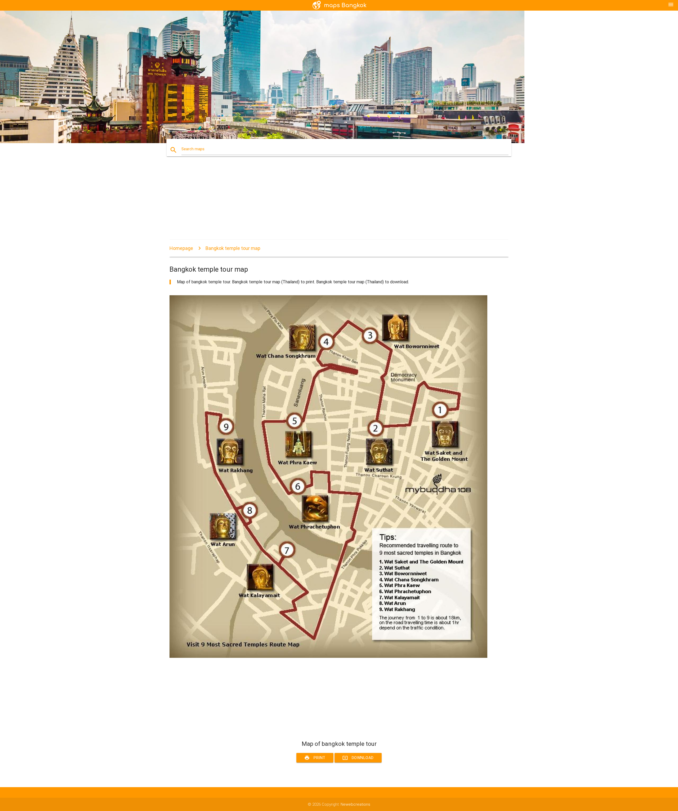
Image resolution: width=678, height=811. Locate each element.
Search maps (192, 149)
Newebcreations (355, 804)
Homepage (181, 248)
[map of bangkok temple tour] (328, 656)
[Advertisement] (328, 203)
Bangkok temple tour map (233, 248)
